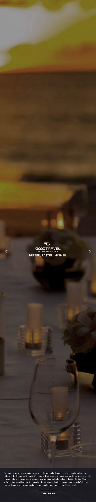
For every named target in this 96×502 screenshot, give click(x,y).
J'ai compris (48, 493)
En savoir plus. (71, 485)
